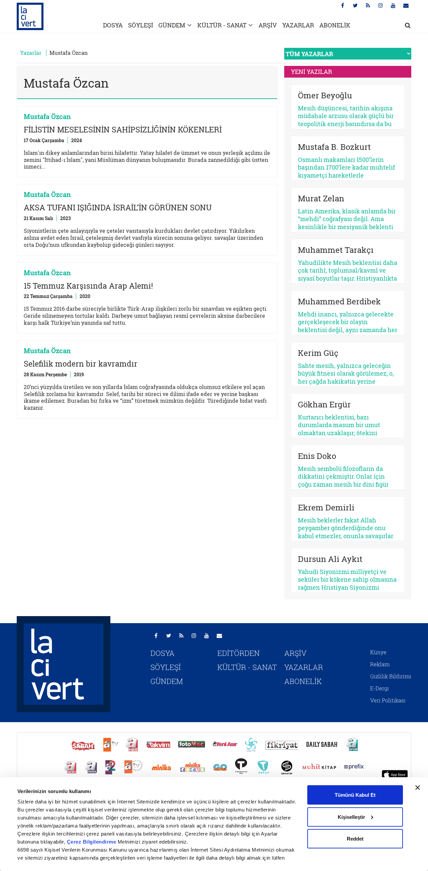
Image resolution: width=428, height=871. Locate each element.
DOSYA (113, 25)
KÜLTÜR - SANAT (221, 25)
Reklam (380, 664)
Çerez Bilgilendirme (92, 842)
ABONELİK (334, 25)
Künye (378, 652)
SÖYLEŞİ (140, 25)
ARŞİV (267, 25)
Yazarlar (30, 52)
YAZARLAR (298, 25)
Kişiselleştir (351, 816)
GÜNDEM (171, 25)
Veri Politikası (388, 700)
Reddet (355, 839)
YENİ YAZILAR (311, 72)
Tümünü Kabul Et (355, 795)
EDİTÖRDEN (238, 653)
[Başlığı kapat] (417, 787)
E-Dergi (379, 688)
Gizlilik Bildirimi (390, 676)
